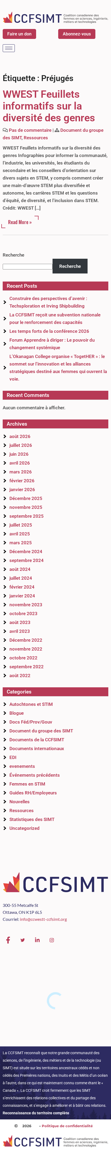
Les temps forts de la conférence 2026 (49, 331)
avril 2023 (19, 631)
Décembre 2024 (25, 551)
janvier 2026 (22, 489)
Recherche (13, 255)
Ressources (36, 137)
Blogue (16, 713)
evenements (22, 766)
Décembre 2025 (25, 498)
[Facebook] (8, 940)
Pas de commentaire (30, 130)
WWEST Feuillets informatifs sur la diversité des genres (49, 106)
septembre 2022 (26, 666)
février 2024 (21, 587)
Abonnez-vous (77, 33)
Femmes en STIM (27, 784)
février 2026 (21, 480)
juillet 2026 (20, 445)
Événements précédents (34, 775)
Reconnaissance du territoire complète (36, 1113)
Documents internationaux (36, 748)
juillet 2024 (20, 578)
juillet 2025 (20, 525)
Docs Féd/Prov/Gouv (30, 722)
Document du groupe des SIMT (41, 730)
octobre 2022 (23, 657)
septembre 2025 (26, 516)
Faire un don (19, 33)
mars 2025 (20, 542)
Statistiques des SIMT (31, 819)
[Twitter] (22, 940)
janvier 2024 (22, 595)
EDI (12, 757)
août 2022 (19, 675)
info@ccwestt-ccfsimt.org (43, 919)
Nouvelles (19, 801)
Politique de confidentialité (67, 1126)
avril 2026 (19, 463)
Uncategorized (24, 828)
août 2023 (19, 622)
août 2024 (19, 569)
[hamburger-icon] (9, 48)
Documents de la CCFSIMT (36, 739)
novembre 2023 (25, 604)
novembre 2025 (25, 507)
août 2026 (19, 436)
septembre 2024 (26, 560)
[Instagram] (51, 940)
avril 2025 (19, 533)
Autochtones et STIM (31, 704)
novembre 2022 (25, 649)
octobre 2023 (23, 613)
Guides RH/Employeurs (33, 792)
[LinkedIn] (37, 940)
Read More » (20, 221)
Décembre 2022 (25, 640)
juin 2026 (19, 454)
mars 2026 (20, 471)
